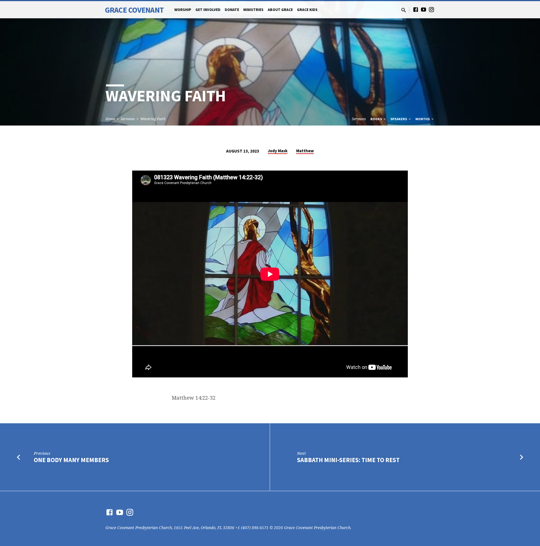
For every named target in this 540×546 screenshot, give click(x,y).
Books (376, 119)
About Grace (280, 9)
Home (110, 119)
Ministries (253, 9)
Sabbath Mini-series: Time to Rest (348, 460)
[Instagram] (431, 9)
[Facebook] (416, 9)
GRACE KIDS (307, 9)
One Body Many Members (71, 460)
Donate (232, 9)
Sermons (128, 119)
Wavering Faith (152, 119)
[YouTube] (423, 9)
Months (423, 119)
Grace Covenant (134, 10)
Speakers (399, 119)
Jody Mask (277, 150)
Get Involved (207, 9)
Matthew (305, 150)
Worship (182, 9)
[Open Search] (403, 10)
